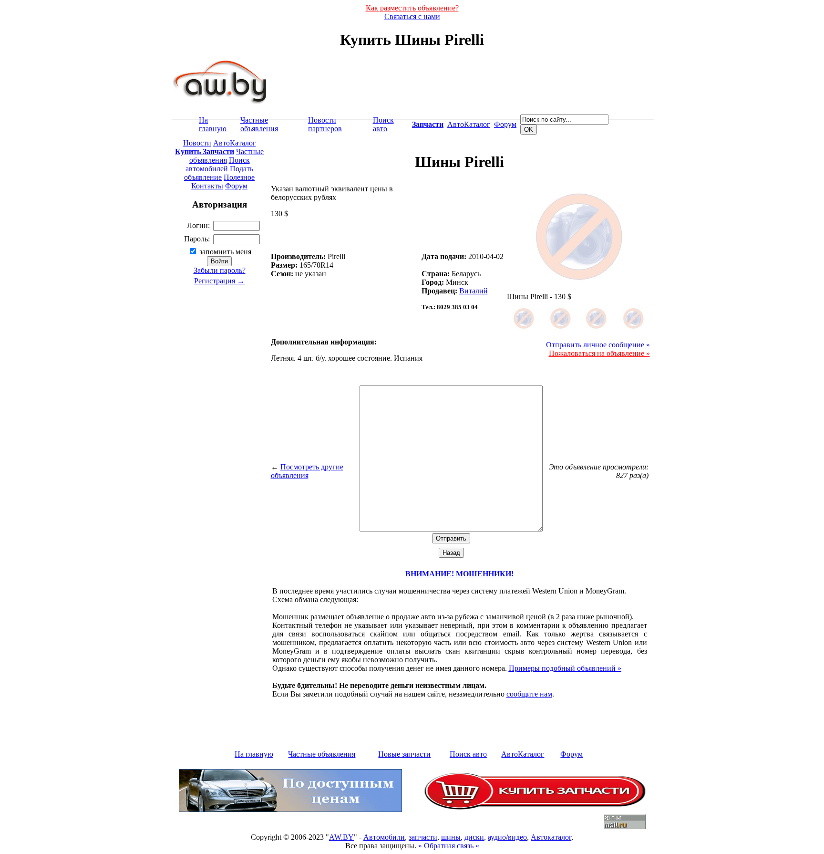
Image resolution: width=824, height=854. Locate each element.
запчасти (423, 837)
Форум (505, 124)
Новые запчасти (404, 754)
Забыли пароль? (220, 270)
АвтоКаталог (468, 124)
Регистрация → (219, 281)
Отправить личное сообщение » (598, 345)
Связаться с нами (412, 16)
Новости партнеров (325, 124)
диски (474, 837)
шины (451, 837)
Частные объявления (259, 124)
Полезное (239, 177)
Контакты (207, 186)
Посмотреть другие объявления (307, 471)
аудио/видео (507, 837)
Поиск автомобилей (217, 164)
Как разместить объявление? (412, 8)
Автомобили (384, 837)
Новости (197, 143)
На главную (213, 124)
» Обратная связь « (448, 846)
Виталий (473, 291)
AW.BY (341, 837)
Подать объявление (218, 173)
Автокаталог (551, 837)
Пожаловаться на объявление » (599, 353)
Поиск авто (383, 124)
